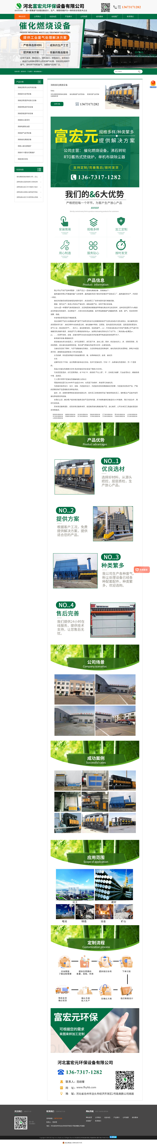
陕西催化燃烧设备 (58, 414)
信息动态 (53, 16)
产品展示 (68, 16)
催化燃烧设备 (38, 71)
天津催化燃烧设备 (95, 416)
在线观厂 (115, 16)
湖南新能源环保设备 (25, 113)
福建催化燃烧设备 (70, 414)
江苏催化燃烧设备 (107, 416)
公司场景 (84, 16)
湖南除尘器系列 (24, 120)
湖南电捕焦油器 (24, 126)
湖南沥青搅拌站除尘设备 (27, 100)
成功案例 (99, 16)
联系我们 (130, 16)
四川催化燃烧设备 (58, 416)
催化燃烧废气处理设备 (77, 94)
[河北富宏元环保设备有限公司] (62, 7)
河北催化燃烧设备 (132, 416)
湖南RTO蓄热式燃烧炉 (26, 152)
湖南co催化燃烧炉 (24, 146)
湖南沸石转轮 (23, 159)
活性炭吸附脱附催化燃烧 (59, 94)
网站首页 (22, 16)
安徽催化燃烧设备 (70, 416)
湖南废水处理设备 (24, 94)
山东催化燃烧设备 (132, 414)
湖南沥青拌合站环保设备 (27, 87)
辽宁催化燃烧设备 (107, 414)
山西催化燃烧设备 (58, 418)
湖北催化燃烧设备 (83, 414)
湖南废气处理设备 (24, 133)
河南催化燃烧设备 (120, 416)
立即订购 (57, 104)
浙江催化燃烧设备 (83, 416)
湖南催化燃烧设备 (24, 139)
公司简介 (37, 16)
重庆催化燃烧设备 (120, 414)
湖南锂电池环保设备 (25, 107)
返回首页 (23, 71)
